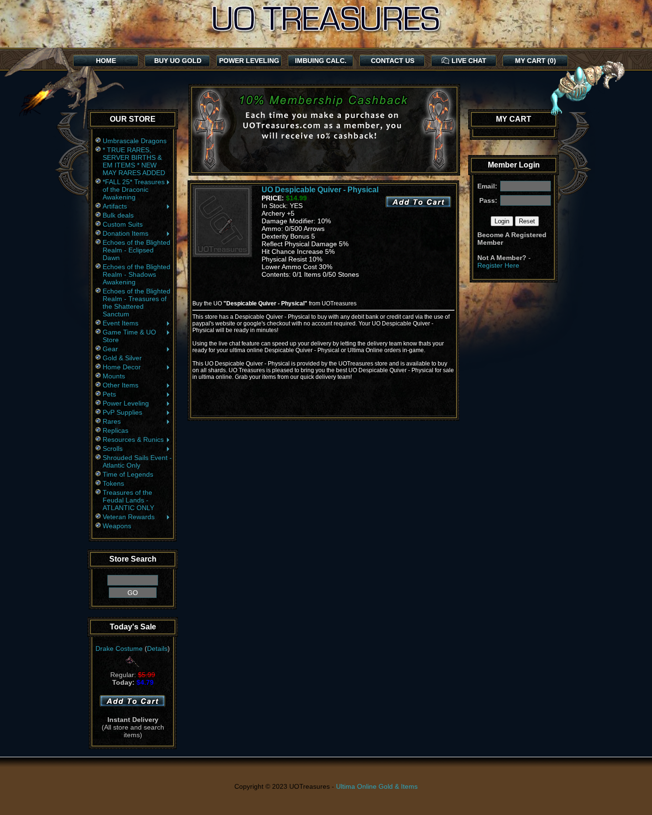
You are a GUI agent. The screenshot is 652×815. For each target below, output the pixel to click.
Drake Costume (119, 648)
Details (157, 648)
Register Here (498, 265)
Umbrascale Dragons (135, 141)
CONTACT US (392, 60)
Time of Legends (128, 474)
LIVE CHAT (469, 60)
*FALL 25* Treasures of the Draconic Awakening (134, 189)
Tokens (113, 483)
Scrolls (113, 448)
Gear (110, 349)
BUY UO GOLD (177, 60)
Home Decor (122, 367)
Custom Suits (123, 224)
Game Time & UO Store (129, 336)
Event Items (120, 323)
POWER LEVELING (249, 60)
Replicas (115, 430)
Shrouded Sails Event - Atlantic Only (137, 461)
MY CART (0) (535, 60)
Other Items (120, 385)
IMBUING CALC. (321, 60)
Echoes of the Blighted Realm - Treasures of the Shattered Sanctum (136, 302)
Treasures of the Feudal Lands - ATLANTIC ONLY (128, 500)
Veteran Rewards (129, 517)
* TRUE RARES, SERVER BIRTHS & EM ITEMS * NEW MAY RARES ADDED (134, 161)
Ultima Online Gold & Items (377, 786)
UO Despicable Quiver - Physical (320, 190)
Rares (112, 421)
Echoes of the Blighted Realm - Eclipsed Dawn (136, 250)
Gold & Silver (122, 358)
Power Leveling (126, 403)
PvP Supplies (122, 412)
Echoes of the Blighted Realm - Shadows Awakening (136, 274)
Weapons (117, 526)
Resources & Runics (133, 439)
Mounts (114, 376)
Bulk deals (118, 215)
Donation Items (125, 233)
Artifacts (115, 206)
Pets (109, 394)
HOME (106, 60)
